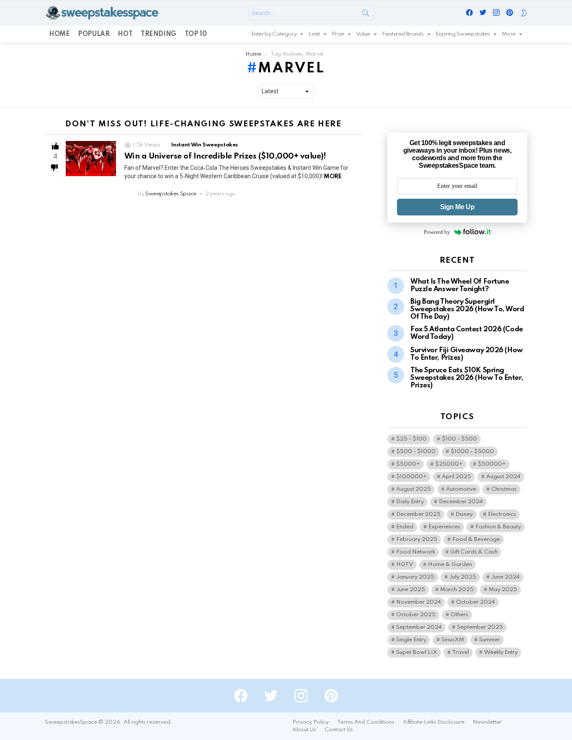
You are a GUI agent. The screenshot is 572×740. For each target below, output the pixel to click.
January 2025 (415, 577)
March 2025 (457, 589)
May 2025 (503, 589)
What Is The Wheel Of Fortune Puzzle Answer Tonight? (459, 285)
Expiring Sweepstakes (462, 34)
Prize (338, 34)
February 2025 (416, 539)
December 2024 (461, 501)
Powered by (437, 232)
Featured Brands (403, 34)
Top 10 (195, 34)
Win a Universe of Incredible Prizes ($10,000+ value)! (225, 156)
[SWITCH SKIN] (523, 13)
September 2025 (480, 627)
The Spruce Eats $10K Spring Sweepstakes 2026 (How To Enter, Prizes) (466, 378)
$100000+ (411, 476)
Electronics (502, 514)
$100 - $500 (459, 439)
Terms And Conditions (365, 722)
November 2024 (418, 602)
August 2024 (503, 476)
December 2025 (418, 514)
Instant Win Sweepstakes (204, 145)
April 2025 (456, 476)
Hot (125, 34)
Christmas (504, 489)
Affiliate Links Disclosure (433, 722)
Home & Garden (450, 564)
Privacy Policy (310, 722)
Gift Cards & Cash (473, 552)
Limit (313, 34)
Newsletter (487, 722)
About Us (304, 729)
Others (459, 614)
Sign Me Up (457, 206)
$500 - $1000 (415, 451)
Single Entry (411, 640)
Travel (460, 652)
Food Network (415, 552)
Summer (489, 640)
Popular (93, 34)
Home (59, 34)
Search (365, 14)
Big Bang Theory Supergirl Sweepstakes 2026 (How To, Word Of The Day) (467, 309)
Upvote (55, 146)
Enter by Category (274, 34)
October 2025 (415, 614)
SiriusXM (452, 640)
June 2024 (505, 577)
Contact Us (339, 729)
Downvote (54, 168)
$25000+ (449, 464)
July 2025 (462, 577)
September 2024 (419, 627)
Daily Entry (410, 501)
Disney (464, 514)
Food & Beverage (476, 539)
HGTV (404, 564)
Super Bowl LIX (416, 652)
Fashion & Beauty (498, 527)
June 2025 (410, 589)
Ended (404, 527)
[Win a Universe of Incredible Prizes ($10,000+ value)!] (91, 158)
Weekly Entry (501, 652)
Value (363, 34)
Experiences (444, 527)
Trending (158, 34)
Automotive (461, 489)
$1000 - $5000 (472, 451)
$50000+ (492, 464)
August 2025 (413, 489)
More (508, 34)
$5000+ (408, 464)
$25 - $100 (411, 439)
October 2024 (475, 602)
